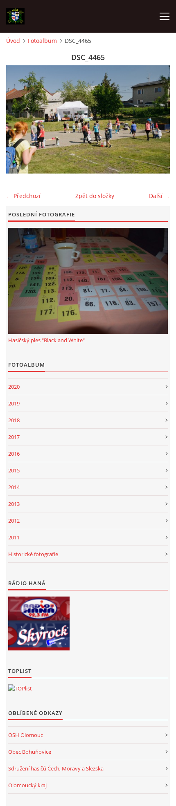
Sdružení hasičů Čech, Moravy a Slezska (56, 768)
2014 (14, 487)
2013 (14, 504)
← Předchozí (23, 196)
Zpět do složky (94, 196)
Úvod (13, 41)
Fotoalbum (42, 41)
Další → (159, 196)
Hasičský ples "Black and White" (46, 340)
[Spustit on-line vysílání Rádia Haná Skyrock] (39, 636)
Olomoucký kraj (27, 785)
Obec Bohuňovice (29, 751)
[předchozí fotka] (19, 119)
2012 (14, 520)
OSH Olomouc (25, 735)
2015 (14, 470)
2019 (14, 403)
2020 (14, 386)
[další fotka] (156, 119)
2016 (14, 453)
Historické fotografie (33, 554)
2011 (14, 537)
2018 (14, 420)
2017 (14, 437)
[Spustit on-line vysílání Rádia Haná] (39, 610)
